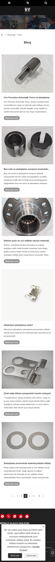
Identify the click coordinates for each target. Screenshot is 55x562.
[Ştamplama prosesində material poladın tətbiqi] (27, 440)
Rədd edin (15, 555)
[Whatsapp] (27, 516)
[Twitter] (8, 516)
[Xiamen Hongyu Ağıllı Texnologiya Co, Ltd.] (27, 10)
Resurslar (11, 35)
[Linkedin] (14, 516)
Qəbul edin (31, 555)
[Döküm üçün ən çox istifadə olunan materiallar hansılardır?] (27, 217)
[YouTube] (20, 516)
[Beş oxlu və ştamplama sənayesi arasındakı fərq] (27, 145)
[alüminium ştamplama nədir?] (27, 294)
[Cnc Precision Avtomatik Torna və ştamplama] (27, 73)
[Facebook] (2, 516)
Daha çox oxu (11, 118)
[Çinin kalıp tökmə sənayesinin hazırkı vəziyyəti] (27, 369)
